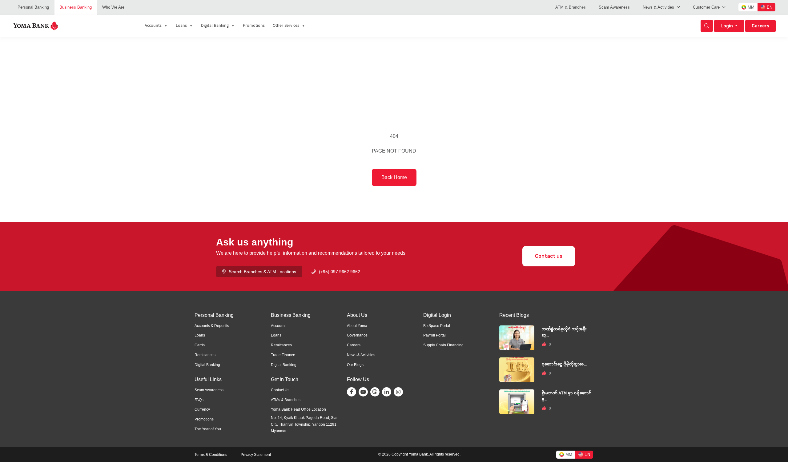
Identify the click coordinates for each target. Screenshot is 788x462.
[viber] (376, 391)
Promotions (254, 26)
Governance (357, 335)
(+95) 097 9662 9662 (339, 271)
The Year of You (208, 429)
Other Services (286, 26)
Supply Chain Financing (443, 345)
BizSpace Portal (436, 326)
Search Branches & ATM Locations (262, 271)
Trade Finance (283, 355)
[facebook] (353, 391)
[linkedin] (388, 391)
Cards (200, 345)
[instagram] (399, 391)
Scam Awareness (614, 7)
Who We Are (113, 7)
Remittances (205, 355)
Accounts (153, 26)
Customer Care (706, 7)
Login (727, 26)
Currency (202, 409)
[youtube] (364, 391)
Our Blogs (355, 365)
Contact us (548, 256)
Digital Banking (207, 365)
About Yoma (357, 326)
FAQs (199, 400)
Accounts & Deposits (212, 326)
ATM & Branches (570, 7)
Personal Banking (33, 7)
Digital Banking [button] (215, 26)
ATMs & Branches (285, 400)
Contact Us (280, 390)
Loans (181, 26)
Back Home (394, 177)
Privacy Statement (256, 454)
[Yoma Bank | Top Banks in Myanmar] (35, 25)
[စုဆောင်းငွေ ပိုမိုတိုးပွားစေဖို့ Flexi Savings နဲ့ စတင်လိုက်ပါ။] (516, 369)
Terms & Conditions (211, 454)
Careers (760, 26)
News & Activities (658, 7)
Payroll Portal (434, 335)
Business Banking (75, 7)
